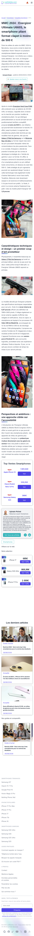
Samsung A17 (6, 782)
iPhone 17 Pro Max (8, 806)
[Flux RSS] (29, 931)
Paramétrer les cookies (10, 884)
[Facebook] (8, 931)
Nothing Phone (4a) (8, 797)
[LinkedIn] (29, 534)
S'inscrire (17, 910)
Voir (24, 474)
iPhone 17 (5, 814)
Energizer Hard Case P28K (22, 106)
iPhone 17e (5, 817)
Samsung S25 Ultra (8, 838)
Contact (4, 870)
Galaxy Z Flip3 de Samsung (11, 259)
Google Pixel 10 (7, 790)
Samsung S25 (6, 841)
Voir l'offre (25, 562)
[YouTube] (17, 931)
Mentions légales (7, 874)
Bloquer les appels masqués (11, 858)
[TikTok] (13, 931)
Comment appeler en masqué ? (13, 850)
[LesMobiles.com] (9, 2)
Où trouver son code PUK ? (11, 861)
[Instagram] (25, 931)
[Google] (4, 931)
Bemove (15, 926)
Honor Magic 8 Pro (8, 793)
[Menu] (31, 3)
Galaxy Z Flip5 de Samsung (11, 138)
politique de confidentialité (9, 916)
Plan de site (6, 888)
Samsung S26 (6, 834)
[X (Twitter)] (25, 534)
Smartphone (10, 18)
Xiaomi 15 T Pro (7, 786)
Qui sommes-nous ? (9, 891)
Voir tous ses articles (12, 535)
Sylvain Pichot (7, 75)
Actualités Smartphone (21, 18)
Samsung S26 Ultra (8, 830)
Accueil (3, 18)
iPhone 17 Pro (6, 810)
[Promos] (27, 3)
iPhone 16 (5, 821)
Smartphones (7, 542)
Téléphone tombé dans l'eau (12, 854)
